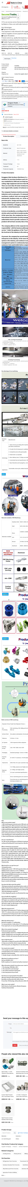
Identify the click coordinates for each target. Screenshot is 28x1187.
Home (3, 11)
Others (17, 1139)
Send (15, 1045)
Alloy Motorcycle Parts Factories (10, 1168)
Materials (4, 1136)
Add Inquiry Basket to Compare (10, 131)
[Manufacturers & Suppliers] (14, 2)
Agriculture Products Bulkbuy (10, 1172)
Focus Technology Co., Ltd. (19, 1180)
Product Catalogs (23, 1133)
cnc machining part (6, 1139)
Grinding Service (7, 1153)
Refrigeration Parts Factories (10, 1161)
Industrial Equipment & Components (13, 11)
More (3, 1175)
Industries (18, 1136)
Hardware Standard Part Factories (11, 1165)
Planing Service (17, 1153)
